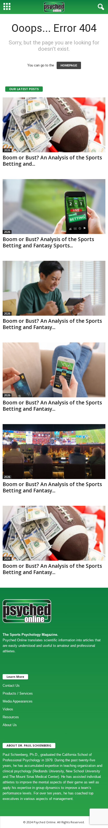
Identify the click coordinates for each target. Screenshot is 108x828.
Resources (11, 717)
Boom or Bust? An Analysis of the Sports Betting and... (52, 160)
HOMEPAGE (69, 65)
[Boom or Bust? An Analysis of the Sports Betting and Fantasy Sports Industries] (54, 533)
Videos (8, 709)
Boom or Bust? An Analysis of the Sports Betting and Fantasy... (52, 324)
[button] (100, 7)
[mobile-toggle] (7, 7)
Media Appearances (18, 701)
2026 (7, 150)
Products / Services (18, 693)
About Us (10, 725)
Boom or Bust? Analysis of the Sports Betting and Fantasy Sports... (48, 242)
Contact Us (11, 686)
